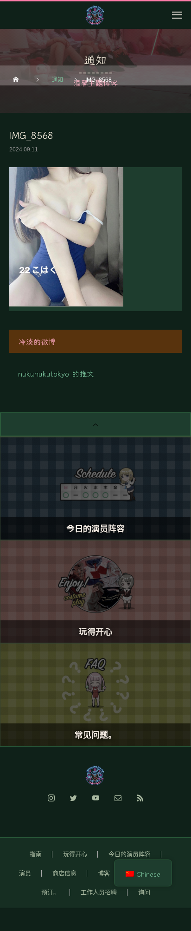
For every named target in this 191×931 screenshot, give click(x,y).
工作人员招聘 (99, 892)
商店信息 (64, 873)
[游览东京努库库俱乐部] (95, 775)
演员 (25, 873)
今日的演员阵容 (129, 854)
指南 (36, 854)
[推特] (73, 803)
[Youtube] (95, 803)
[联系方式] (118, 803)
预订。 (50, 892)
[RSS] (140, 803)
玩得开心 (75, 854)
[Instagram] (51, 803)
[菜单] (177, 15)
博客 (104, 873)
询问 (144, 892)
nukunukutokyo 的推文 (56, 373)
